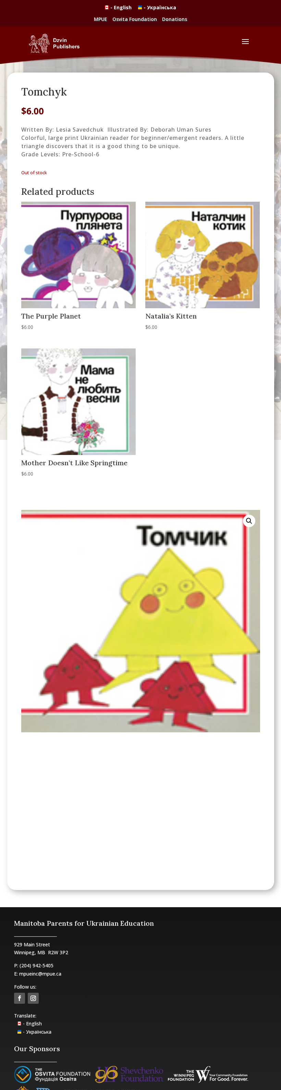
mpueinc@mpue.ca (40, 973)
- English (121, 7)
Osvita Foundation (134, 19)
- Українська (160, 7)
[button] (249, 521)
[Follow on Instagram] (33, 998)
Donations (174, 19)
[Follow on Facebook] (19, 998)
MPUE (100, 19)
